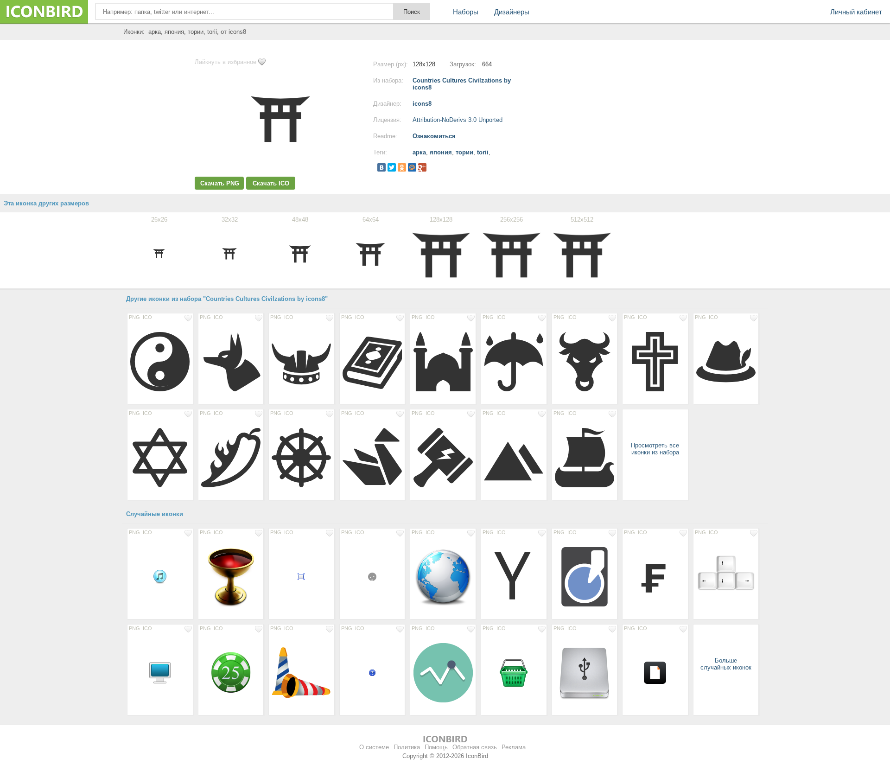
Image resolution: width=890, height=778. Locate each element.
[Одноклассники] (402, 167)
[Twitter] (392, 167)
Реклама (514, 747)
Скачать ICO (271, 183)
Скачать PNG (219, 183)
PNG (134, 317)
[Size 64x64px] (514, 672)
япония (441, 152)
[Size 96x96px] (231, 672)
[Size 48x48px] (160, 672)
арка (419, 152)
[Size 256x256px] (443, 576)
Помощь (436, 747)
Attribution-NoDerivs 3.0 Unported (457, 119)
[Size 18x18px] (372, 576)
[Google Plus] (422, 167)
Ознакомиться (434, 136)
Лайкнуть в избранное (225, 61)
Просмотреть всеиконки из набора (655, 449)
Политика (407, 747)
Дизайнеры (511, 12)
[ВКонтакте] (381, 167)
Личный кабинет (856, 12)
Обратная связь (474, 747)
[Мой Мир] (412, 167)
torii (483, 152)
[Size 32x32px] (160, 576)
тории (464, 152)
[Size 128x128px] (160, 361)
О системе (374, 747)
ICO (147, 317)
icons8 (422, 103)
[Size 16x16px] (301, 576)
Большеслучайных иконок (725, 664)
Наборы (465, 12)
